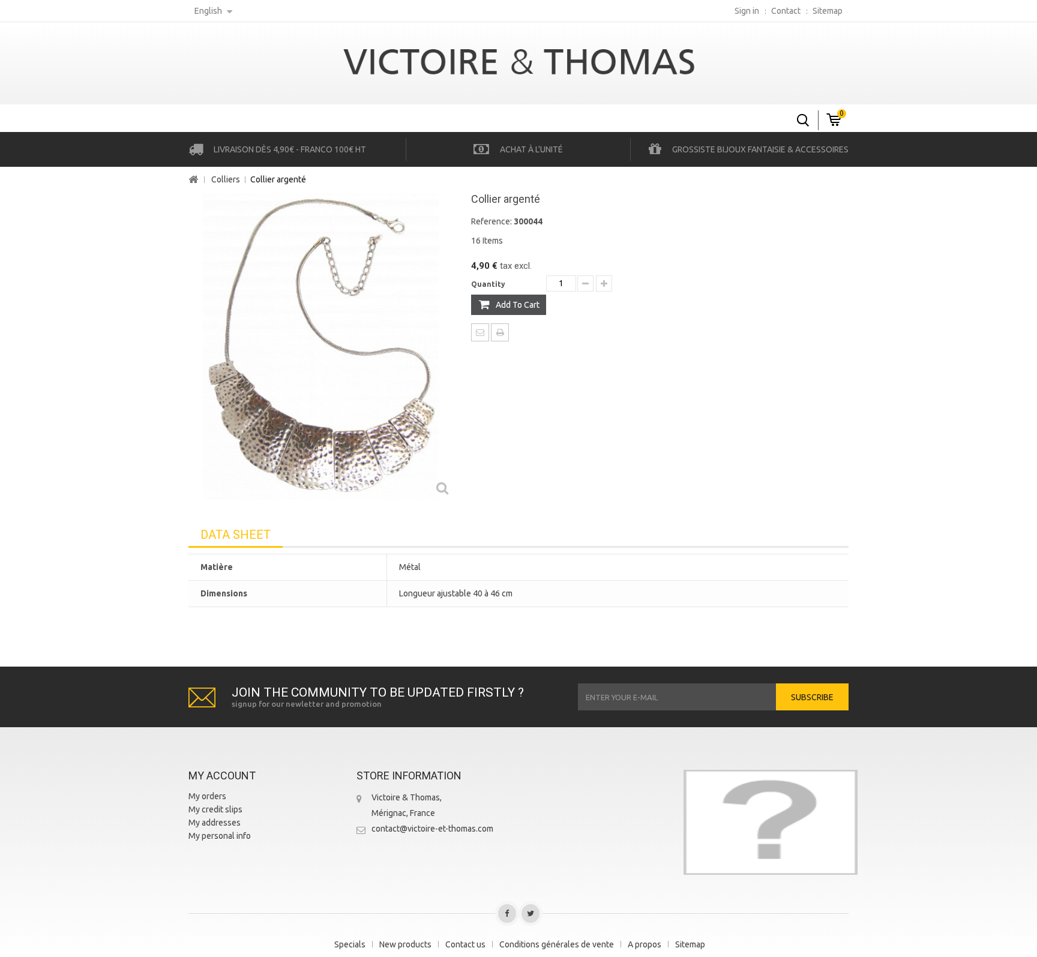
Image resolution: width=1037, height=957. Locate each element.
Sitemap (690, 944)
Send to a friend (480, 332)
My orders (207, 796)
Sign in (747, 11)
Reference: (491, 221)
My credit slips (215, 809)
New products (405, 944)
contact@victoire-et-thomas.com (432, 828)
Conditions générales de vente (556, 944)
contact (786, 11)
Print (500, 332)
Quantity (488, 284)
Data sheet (235, 534)
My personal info (219, 836)
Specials (349, 944)
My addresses (214, 822)
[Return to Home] (192, 179)
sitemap (828, 11)
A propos (644, 944)
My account (222, 775)
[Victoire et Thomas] (518, 60)
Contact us (465, 944)
